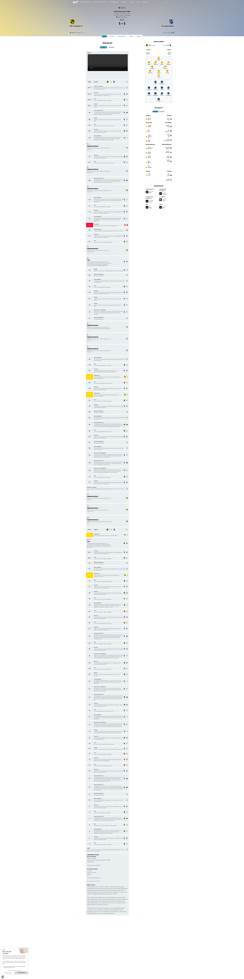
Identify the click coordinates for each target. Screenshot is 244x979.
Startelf (155, 111)
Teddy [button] (168, 160)
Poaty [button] (168, 126)
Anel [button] (149, 130)
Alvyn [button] (168, 179)
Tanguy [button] (149, 135)
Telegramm (111, 47)
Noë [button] (169, 130)
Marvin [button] (149, 118)
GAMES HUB (145, 2)
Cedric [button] (149, 174)
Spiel (104, 36)
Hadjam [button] (149, 126)
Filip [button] (149, 161)
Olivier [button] (168, 139)
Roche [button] (168, 157)
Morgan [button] (168, 125)
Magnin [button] (169, 53)
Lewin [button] (149, 140)
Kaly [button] (169, 174)
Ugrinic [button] (149, 162)
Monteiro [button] (150, 167)
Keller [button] (149, 119)
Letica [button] (168, 119)
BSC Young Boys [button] (75, 26)
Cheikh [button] (149, 152)
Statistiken (112, 36)
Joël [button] (149, 166)
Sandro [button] (149, 147)
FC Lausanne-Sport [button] (168, 26)
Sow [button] (169, 135)
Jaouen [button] (149, 125)
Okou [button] (168, 161)
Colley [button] (149, 157)
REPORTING (124, 2)
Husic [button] (149, 131)
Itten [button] (149, 175)
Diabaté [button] (168, 148)
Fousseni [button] (168, 147)
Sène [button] (168, 175)
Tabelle (131, 36)
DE (167, 2)
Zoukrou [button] (150, 136)
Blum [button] (149, 141)
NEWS (138, 2)
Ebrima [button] (149, 156)
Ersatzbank (162, 111)
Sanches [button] (168, 180)
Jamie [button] (168, 156)
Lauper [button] (150, 148)
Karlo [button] (168, 118)
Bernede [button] (168, 152)
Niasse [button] (149, 153)
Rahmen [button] (148, 53)
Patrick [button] (148, 52)
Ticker (103, 47)
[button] (119, 15)
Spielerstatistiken (122, 36)
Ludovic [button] (169, 52)
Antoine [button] (168, 151)
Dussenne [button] (167, 131)
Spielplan (139, 36)
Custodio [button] (167, 140)
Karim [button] (168, 134)
